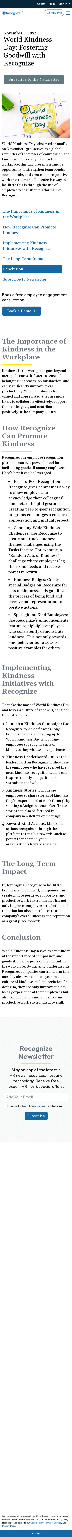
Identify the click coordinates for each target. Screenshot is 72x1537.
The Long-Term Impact (24, 258)
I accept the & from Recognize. (36, 1105)
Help (52, 4)
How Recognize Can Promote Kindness (29, 230)
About (41, 4)
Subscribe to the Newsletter (34, 79)
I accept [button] (36, 1533)
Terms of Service (53, 1523)
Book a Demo (19, 311)
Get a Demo (54, 12)
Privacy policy (38, 1105)
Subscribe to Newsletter (24, 279)
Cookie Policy (36, 1523)
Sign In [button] (63, 4)
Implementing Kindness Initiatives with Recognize (27, 246)
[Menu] (68, 12)
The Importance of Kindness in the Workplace (31, 214)
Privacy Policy (9, 1526)
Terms (25, 1105)
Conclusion (13, 269)
